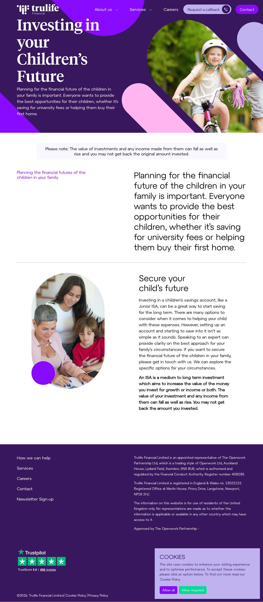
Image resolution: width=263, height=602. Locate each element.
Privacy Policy (98, 595)
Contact (247, 9)
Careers (171, 9)
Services (138, 9)
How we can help (34, 458)
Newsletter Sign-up (35, 499)
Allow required (193, 590)
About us (103, 9)
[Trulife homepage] (37, 9)
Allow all (168, 590)
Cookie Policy (76, 595)
